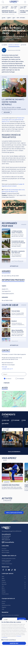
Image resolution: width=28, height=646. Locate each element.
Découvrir (7, 112)
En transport (20, 378)
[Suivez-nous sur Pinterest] (15, 570)
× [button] (26, 621)
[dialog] (14, 633)
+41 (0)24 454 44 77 (7, 369)
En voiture (8, 378)
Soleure (3, 590)
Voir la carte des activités (14, 512)
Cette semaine (15, 420)
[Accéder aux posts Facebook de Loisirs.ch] (3, 570)
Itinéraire (6, 382)
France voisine (5, 593)
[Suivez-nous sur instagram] (6, 570)
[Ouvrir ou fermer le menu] (25, 2)
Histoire (3, 601)
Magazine (4, 607)
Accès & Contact (14, 45)
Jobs (3, 609)
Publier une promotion (7, 563)
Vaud (13, 17)
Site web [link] (4, 367)
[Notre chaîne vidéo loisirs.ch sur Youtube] (9, 570)
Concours (4, 548)
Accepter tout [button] (14, 643)
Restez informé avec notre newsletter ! (10, 615)
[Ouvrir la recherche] (3, 2)
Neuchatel (4, 584)
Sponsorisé (4, 76)
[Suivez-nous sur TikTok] (12, 570)
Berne (3, 588)
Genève (3, 580)
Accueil (3, 17)
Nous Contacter (5, 550)
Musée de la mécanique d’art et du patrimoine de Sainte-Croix (13, 119)
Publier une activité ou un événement (6, 561)
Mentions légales (5, 552)
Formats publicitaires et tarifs (8, 558)
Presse (3, 603)
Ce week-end (5, 420)
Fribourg (4, 582)
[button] (14, 640)
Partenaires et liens (6, 605)
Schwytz (4, 592)
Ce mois (24, 420)
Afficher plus (14, 266)
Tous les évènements (14, 451)
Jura (3, 586)
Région (9, 17)
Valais (3, 578)
